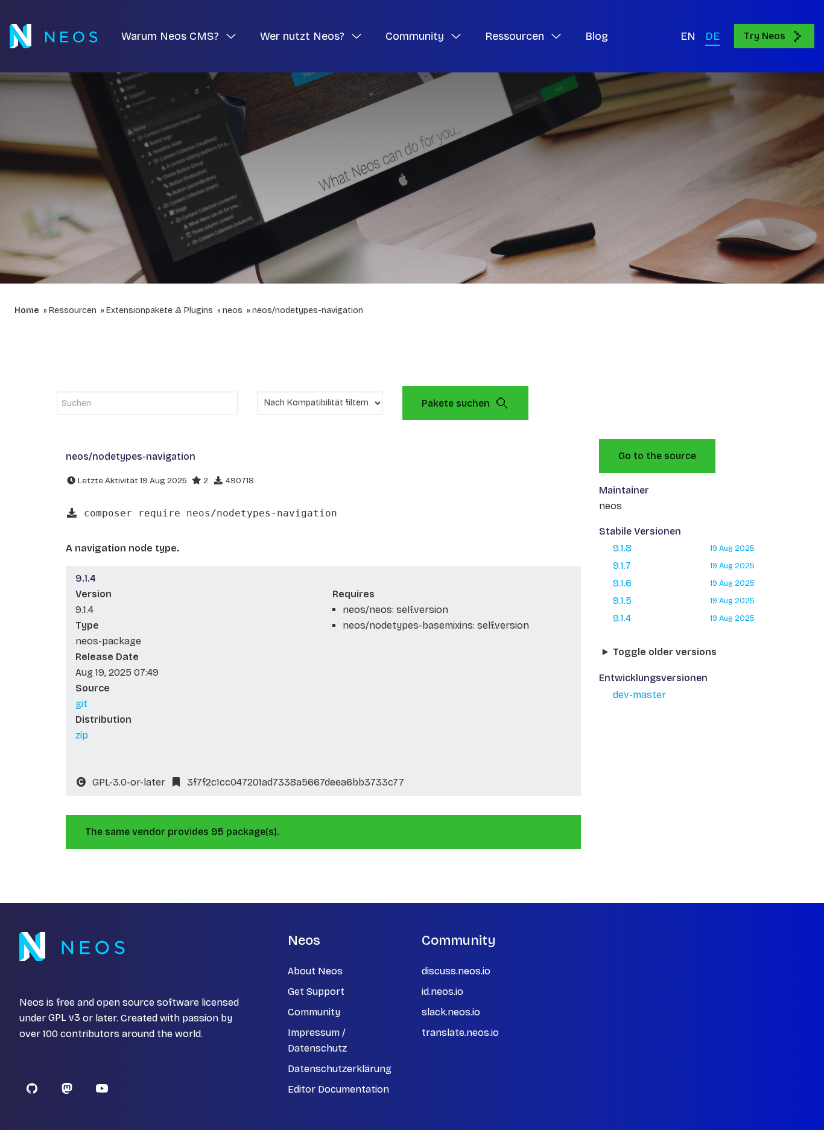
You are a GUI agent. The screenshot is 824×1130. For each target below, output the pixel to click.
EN (688, 36)
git (81, 703)
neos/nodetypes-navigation (307, 310)
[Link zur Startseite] (53, 36)
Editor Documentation (338, 1089)
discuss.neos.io (456, 971)
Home (26, 310)
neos (232, 310)
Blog (596, 36)
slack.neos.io (451, 1012)
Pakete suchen (456, 403)
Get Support (316, 991)
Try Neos (764, 36)
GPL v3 (64, 1018)
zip (81, 735)
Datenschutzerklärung (339, 1068)
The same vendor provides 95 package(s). (182, 831)
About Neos (315, 971)
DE (712, 36)
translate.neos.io (460, 1032)
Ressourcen (73, 310)
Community (314, 1012)
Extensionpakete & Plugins (159, 310)
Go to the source (657, 456)
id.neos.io (442, 991)
